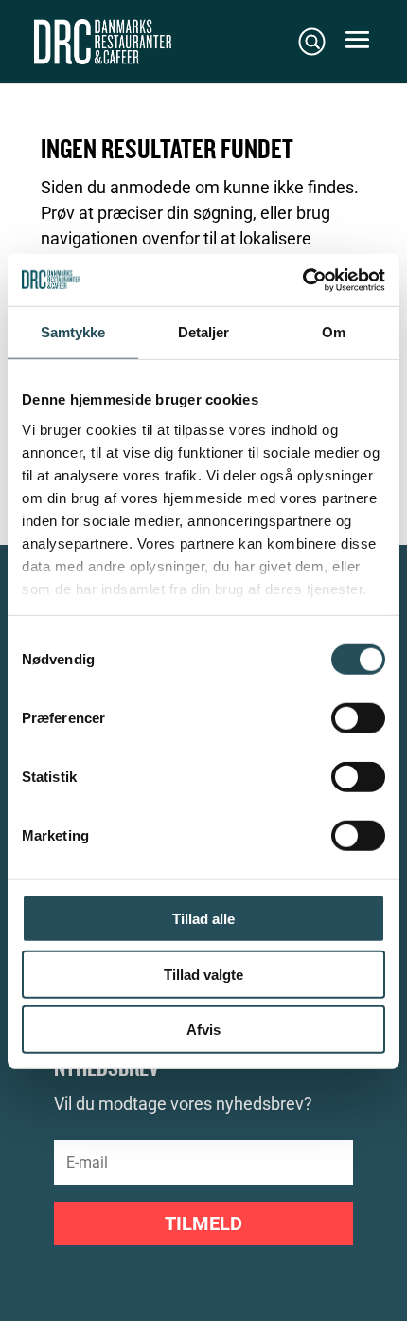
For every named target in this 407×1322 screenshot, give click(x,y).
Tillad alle (203, 919)
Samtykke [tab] (73, 332)
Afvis (203, 1030)
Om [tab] (333, 332)
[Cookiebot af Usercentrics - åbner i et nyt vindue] (302, 279)
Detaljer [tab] (204, 332)
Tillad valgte (203, 974)
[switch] (358, 718)
